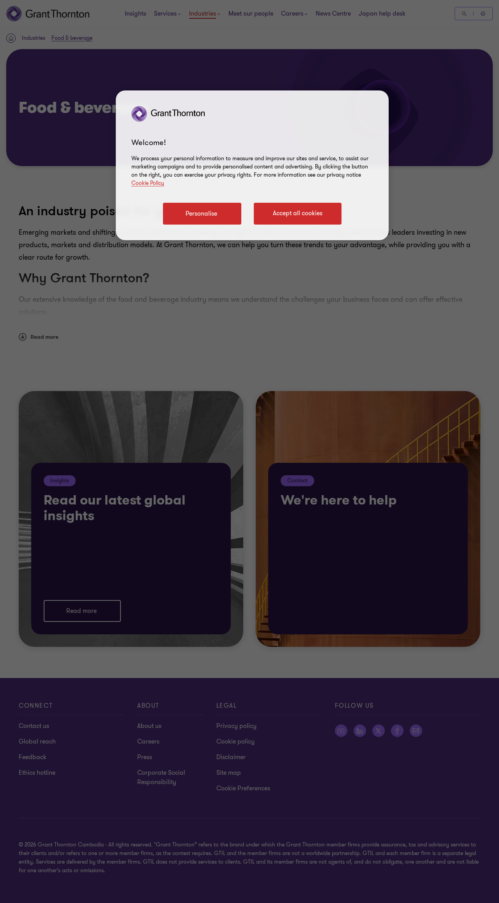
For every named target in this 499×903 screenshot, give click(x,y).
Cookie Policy (147, 183)
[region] (252, 165)
